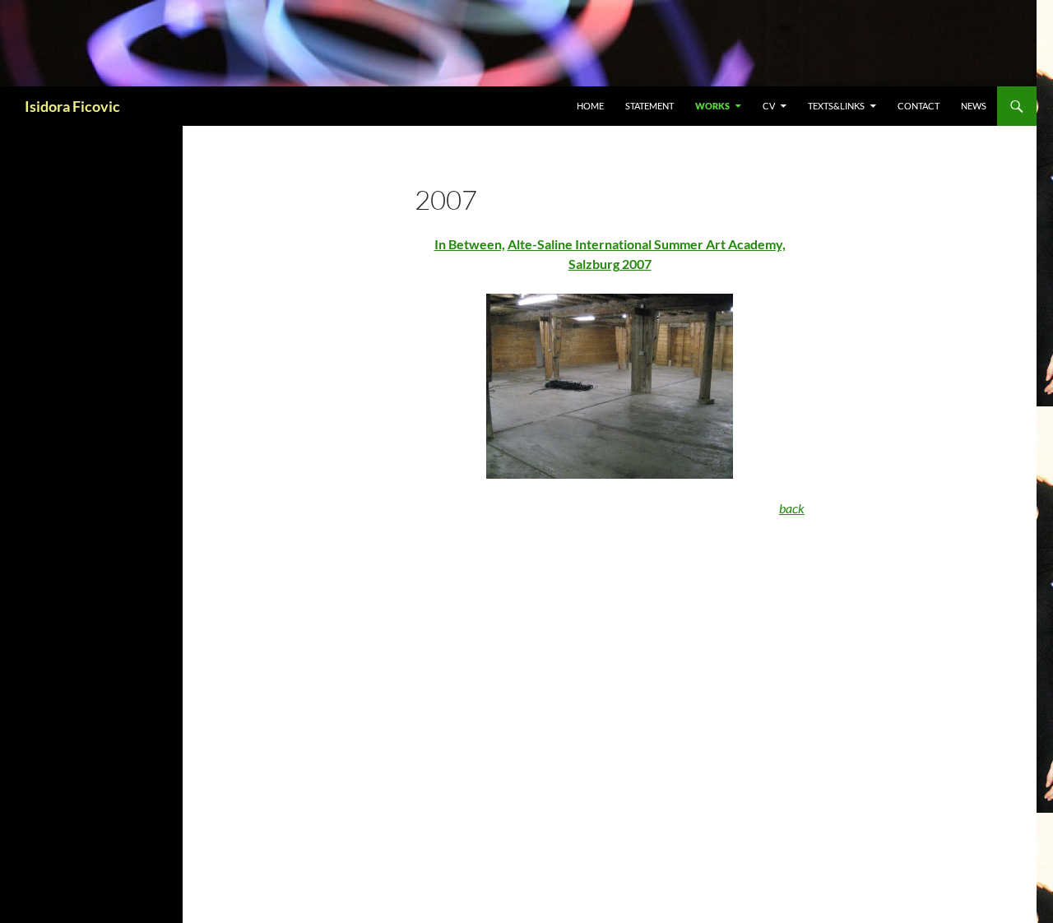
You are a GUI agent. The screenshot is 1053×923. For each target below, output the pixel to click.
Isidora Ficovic (72, 106)
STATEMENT (649, 105)
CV (769, 105)
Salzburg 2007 (610, 263)
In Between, (469, 244)
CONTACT (918, 105)
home (590, 105)
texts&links (836, 105)
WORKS (712, 105)
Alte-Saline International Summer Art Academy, (647, 244)
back (792, 508)
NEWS (973, 105)
